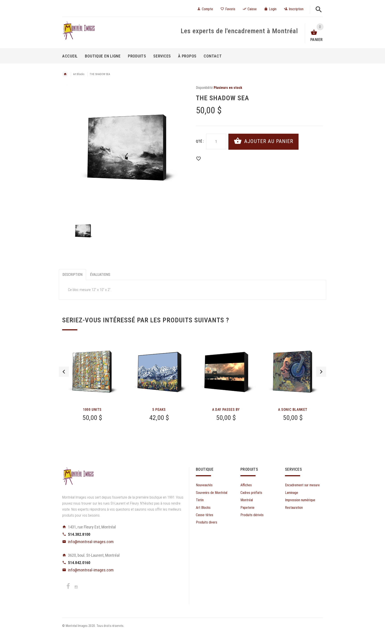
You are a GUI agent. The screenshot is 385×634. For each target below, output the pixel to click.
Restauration (294, 507)
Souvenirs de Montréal (211, 493)
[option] (125, 148)
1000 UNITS (92, 409)
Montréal (246, 500)
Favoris (230, 9)
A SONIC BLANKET (292, 409)
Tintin (200, 500)
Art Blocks (78, 74)
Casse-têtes (204, 515)
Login (272, 9)
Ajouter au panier (268, 141)
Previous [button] (64, 372)
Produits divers (206, 522)
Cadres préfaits (251, 493)
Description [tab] (72, 274)
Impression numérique (300, 500)
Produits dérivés (252, 515)
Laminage (291, 493)
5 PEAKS (159, 409)
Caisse (252, 9)
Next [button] (321, 372)
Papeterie (247, 507)
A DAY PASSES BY (226, 409)
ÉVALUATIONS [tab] (100, 274)
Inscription (296, 9)
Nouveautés (204, 485)
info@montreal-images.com (91, 541)
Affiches (246, 485)
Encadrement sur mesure (302, 485)
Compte (207, 9)
